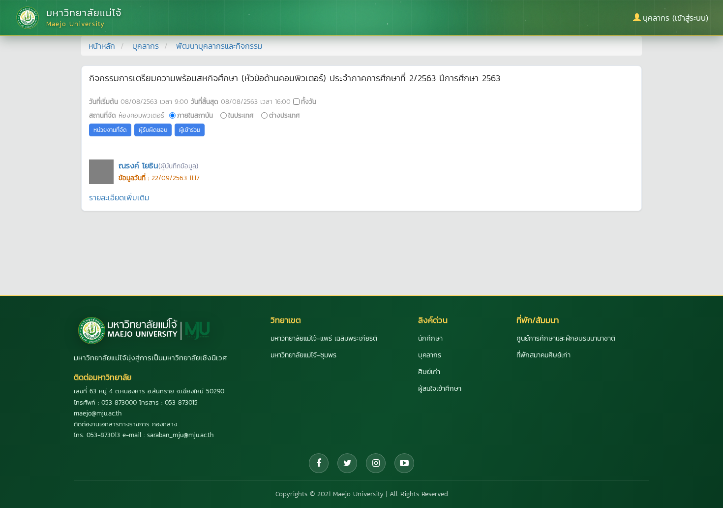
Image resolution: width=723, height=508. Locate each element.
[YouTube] (404, 463)
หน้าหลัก (102, 46)
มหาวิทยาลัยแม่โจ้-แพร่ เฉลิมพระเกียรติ (324, 338)
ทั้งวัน (308, 101)
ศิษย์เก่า (429, 372)
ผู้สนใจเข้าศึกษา (439, 388)
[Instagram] (376, 463)
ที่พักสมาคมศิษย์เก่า (543, 355)
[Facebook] (319, 463)
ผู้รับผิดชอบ (153, 130)
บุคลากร (145, 46)
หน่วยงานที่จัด (110, 130)
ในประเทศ (241, 115)
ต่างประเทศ (284, 115)
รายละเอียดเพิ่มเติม (119, 197)
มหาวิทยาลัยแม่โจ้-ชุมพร (303, 355)
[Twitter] (347, 463)
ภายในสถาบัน (195, 115)
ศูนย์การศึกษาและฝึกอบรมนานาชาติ (565, 338)
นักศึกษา (430, 338)
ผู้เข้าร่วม (189, 130)
